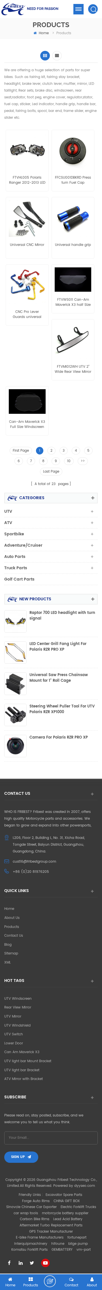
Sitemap (11, 953)
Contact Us (13, 935)
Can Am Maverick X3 (21, 1052)
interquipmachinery (30, 1243)
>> (83, 461)
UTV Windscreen (18, 998)
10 (69, 461)
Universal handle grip (73, 245)
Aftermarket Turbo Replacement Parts (51, 1225)
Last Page (51, 471)
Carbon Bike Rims (34, 1219)
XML (7, 962)
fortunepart (76, 1237)
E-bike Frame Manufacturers (39, 1237)
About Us (12, 918)
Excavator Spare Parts (64, 1195)
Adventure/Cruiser (23, 545)
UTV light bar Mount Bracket (27, 1061)
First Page (21, 450)
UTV (8, 511)
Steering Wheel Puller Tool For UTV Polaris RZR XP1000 (62, 709)
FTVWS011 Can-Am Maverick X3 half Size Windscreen (73, 302)
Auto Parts (15, 556)
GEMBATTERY (62, 1249)
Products (11, 927)
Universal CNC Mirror (27, 245)
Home (9, 909)
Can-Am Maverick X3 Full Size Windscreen (27, 424)
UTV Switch (13, 1034)
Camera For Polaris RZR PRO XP (58, 738)
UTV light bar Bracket (21, 1070)
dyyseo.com (84, 1186)
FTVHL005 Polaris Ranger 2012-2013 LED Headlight (27, 180)
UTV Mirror (12, 1016)
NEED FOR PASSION (42, 9)
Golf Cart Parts (19, 579)
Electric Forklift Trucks (78, 1207)
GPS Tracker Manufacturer (51, 1231)
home (44, 33)
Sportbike (14, 534)
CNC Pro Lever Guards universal (27, 314)
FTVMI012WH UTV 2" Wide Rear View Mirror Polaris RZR (73, 369)
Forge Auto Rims (36, 1201)
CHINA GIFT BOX (67, 1201)
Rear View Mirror (17, 1007)
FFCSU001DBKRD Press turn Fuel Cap (73, 180)
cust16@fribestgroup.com (34, 861)
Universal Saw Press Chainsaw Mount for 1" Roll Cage (58, 678)
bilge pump (78, 1243)
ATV (8, 523)
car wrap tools (26, 1213)
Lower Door (13, 1043)
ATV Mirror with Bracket (23, 1079)
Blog (8, 944)
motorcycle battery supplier (65, 1213)
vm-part (83, 1249)
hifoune (57, 1243)
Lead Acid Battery (67, 1219)
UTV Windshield (17, 1025)
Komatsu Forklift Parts (29, 1249)
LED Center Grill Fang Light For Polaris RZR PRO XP (57, 647)
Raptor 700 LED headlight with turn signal (62, 616)
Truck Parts (15, 568)
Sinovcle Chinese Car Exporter (31, 1207)
